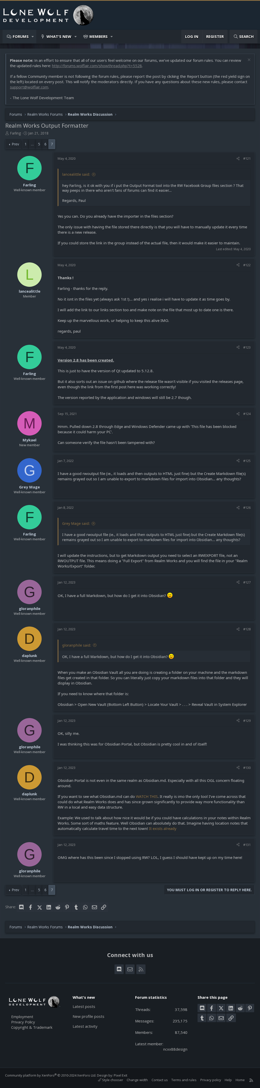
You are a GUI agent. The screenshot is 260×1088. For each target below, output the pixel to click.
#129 (247, 720)
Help (228, 1080)
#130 (247, 767)
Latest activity (85, 1026)
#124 (247, 413)
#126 (247, 507)
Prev (15, 144)
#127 (247, 582)
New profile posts (88, 1016)
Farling (15, 133)
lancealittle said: (76, 174)
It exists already (162, 828)
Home (240, 1080)
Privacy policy (210, 1080)
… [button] (32, 144)
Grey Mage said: (76, 523)
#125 (247, 460)
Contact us (160, 1080)
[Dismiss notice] (248, 60)
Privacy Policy (23, 1021)
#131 (247, 844)
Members (98, 36)
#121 (247, 158)
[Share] (238, 158)
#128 (247, 629)
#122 (247, 265)
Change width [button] (137, 1080)
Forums (21, 36)
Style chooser (112, 1080)
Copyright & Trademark (31, 1027)
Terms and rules (184, 1080)
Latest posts (84, 1006)
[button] (33, 36)
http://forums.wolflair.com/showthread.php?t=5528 (97, 65)
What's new (58, 36)
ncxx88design (175, 1049)
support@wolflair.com (29, 87)
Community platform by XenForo (50, 1075)
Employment (22, 1016)
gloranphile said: (76, 645)
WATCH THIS (147, 796)
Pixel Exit (120, 1075)
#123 (247, 347)
